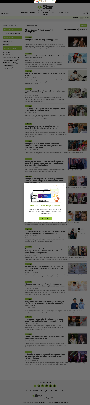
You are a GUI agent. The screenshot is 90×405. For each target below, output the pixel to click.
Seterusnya (45, 218)
